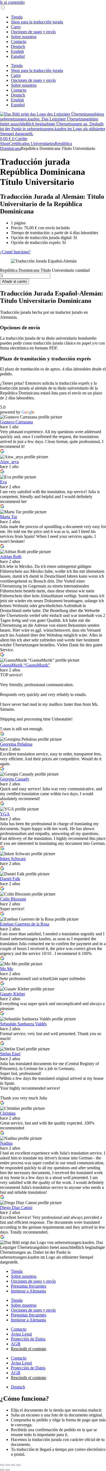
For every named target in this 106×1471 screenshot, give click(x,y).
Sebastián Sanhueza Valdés (23, 1023)
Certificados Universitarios (32, 143)
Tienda (17, 17)
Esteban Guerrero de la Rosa (24, 924)
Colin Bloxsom (13, 899)
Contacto (18, 41)
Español (18, 56)
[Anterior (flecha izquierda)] (2, 1470)
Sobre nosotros (23, 36)
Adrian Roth (10, 556)
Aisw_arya (9, 461)
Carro (16, 27)
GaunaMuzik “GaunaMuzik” (25, 665)
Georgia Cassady (14, 779)
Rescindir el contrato (28, 1348)
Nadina (6, 1143)
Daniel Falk (10, 878)
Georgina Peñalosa (16, 744)
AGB (15, 1344)
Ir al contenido (12, 2)
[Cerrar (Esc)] (18, 1465)
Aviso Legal (21, 1334)
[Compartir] (13, 1465)
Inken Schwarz (13, 858)
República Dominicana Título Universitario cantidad (45, 270)
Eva (3, 482)
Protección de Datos (28, 1339)
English (17, 51)
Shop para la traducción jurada (37, 22)
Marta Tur (8, 516)
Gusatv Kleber (12, 993)
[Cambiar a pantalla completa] (7, 1465)
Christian (7, 1113)
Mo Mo (6, 968)
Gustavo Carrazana (16, 422)
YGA (5, 814)
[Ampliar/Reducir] (2, 1465)
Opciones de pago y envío (33, 31)
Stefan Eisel (10, 1053)
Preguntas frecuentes (28, 1286)
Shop (4, 143)
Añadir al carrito (14, 281)
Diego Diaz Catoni (16, 1207)
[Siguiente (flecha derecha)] (7, 1470)
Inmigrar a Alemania (28, 1291)
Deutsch (18, 46)
